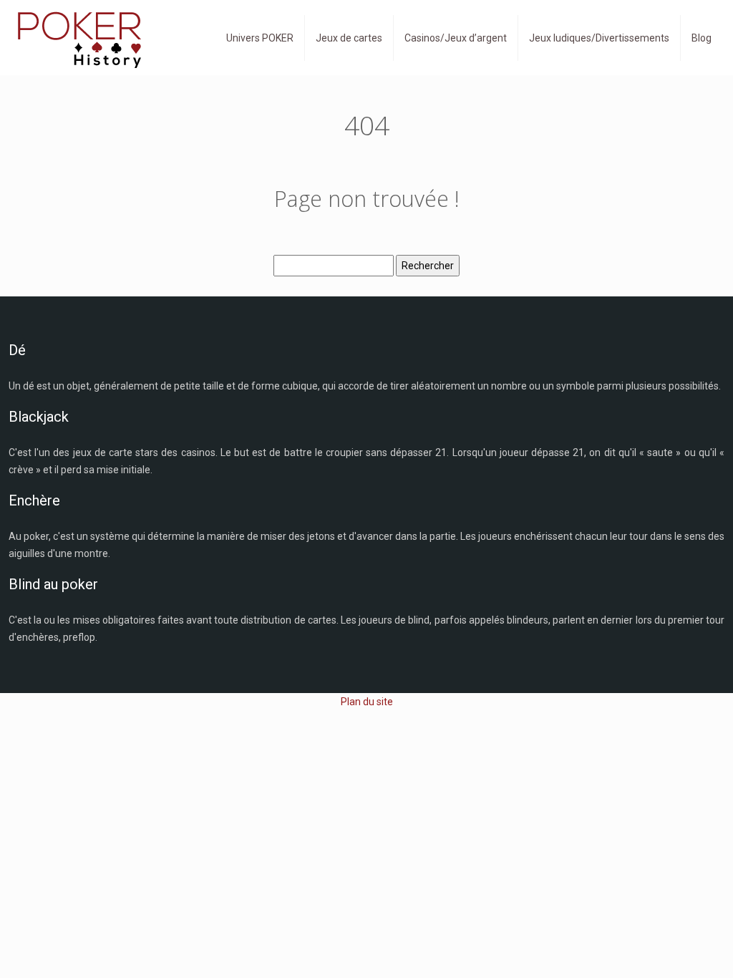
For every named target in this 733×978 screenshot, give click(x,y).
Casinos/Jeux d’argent (455, 38)
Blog (701, 38)
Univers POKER (259, 38)
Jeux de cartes (349, 38)
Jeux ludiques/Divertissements (599, 38)
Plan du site (367, 701)
